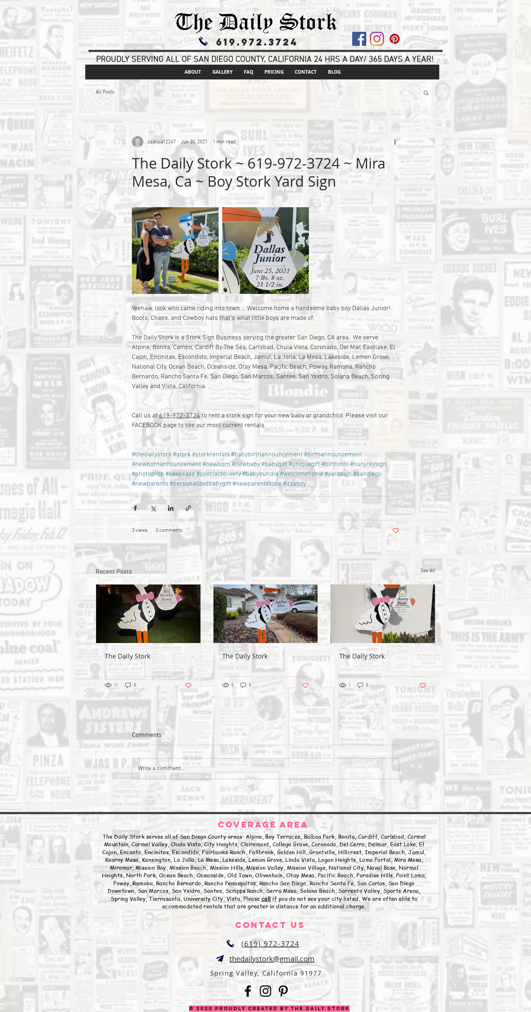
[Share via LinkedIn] (170, 508)
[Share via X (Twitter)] (153, 508)
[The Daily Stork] (148, 614)
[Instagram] (377, 39)
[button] (426, 92)
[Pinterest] (395, 39)
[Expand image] (175, 250)
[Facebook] (359, 39)
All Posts (105, 92)
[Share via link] (188, 508)
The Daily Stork (127, 656)
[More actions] (394, 142)
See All (427, 571)
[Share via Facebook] (135, 508)
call (266, 898)
